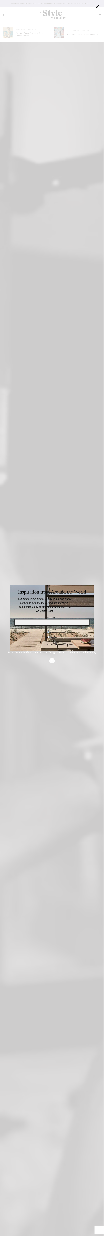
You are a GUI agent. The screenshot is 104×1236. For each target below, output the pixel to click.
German (53, 633)
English (53, 637)
